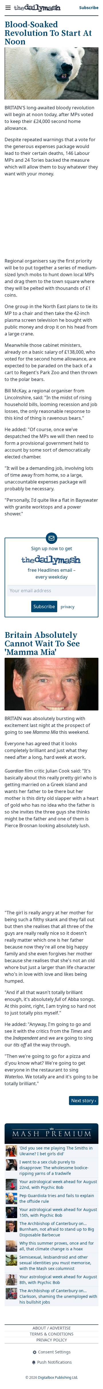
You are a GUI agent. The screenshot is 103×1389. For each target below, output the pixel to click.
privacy (67, 606)
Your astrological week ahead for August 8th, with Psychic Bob (58, 1279)
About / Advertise (52, 1328)
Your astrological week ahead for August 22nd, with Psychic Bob (58, 1184)
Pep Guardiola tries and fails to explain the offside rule (56, 1198)
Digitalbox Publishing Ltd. (58, 1377)
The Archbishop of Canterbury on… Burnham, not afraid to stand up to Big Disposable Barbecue (56, 1229)
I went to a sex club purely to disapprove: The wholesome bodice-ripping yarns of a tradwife (54, 1167)
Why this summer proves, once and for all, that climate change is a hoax (56, 1245)
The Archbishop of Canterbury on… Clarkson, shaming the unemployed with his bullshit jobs (58, 1296)
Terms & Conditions (52, 1334)
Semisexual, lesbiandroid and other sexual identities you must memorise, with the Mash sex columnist (55, 1262)
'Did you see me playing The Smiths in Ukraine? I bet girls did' (56, 1150)
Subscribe (44, 606)
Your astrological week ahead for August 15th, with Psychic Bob (58, 1212)
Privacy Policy (51, 1340)
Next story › (83, 1100)
